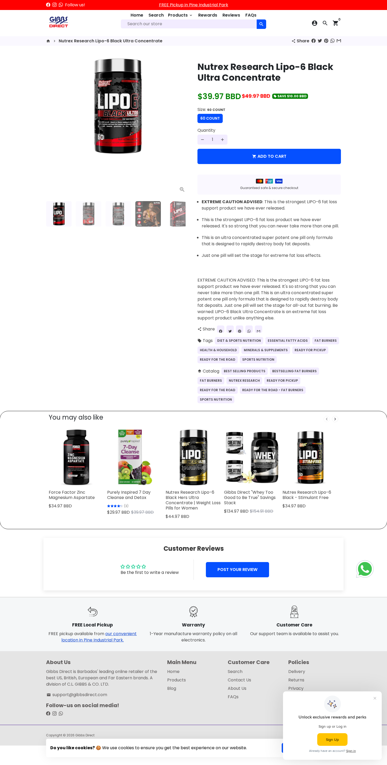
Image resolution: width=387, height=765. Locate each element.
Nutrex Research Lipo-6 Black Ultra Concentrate (110, 41)
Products (180, 15)
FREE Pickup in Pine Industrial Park (193, 5)
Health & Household (218, 350)
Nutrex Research (244, 380)
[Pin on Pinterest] (326, 41)
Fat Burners (326, 340)
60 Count (210, 118)
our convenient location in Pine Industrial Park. (99, 637)
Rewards (207, 15)
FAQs (250, 15)
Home (137, 15)
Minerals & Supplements (266, 350)
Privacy (296, 688)
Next (182, 125)
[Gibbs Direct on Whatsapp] (61, 5)
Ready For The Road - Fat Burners (272, 390)
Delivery (296, 672)
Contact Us (239, 680)
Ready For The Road (217, 359)
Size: (211, 109)
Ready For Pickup (310, 350)
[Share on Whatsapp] (332, 41)
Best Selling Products (244, 371)
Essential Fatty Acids (288, 340)
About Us (237, 688)
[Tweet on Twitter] (320, 41)
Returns (296, 680)
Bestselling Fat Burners (294, 371)
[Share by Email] (339, 41)
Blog (171, 688)
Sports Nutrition (258, 359)
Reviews (231, 15)
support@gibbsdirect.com (77, 695)
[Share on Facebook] (313, 41)
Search (156, 15)
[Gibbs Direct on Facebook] (48, 5)
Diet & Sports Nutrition (239, 340)
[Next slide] (335, 419)
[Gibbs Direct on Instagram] (54, 5)
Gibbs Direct (85, 735)
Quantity (206, 130)
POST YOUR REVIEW (237, 570)
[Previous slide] (327, 419)
